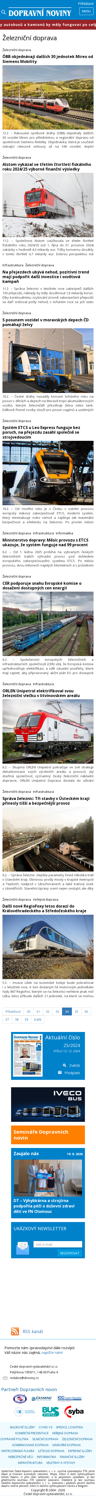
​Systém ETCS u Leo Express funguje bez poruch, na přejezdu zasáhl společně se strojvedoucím (41, 432)
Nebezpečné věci (20, 1457)
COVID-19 (45, 1427)
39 (26, 1019)
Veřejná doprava (45, 899)
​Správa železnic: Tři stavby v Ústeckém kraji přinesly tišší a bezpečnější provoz (46, 801)
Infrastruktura (12, 265)
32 (47, 1011)
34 (67, 1011)
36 (86, 1011)
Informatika (64, 533)
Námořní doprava (66, 1445)
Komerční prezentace (31, 1433)
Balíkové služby (22, 1427)
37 (7, 1019)
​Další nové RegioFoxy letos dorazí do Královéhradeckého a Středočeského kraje (44, 908)
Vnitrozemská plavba (17, 1451)
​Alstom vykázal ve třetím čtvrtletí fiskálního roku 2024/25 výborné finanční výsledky (46, 167)
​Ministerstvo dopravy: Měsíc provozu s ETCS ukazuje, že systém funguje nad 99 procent (45, 542)
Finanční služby (72, 1457)
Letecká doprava (51, 1451)
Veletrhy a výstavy (60, 1463)
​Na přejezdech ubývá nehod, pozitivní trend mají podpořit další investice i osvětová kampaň (45, 276)
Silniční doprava (45, 1439)
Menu (86, 11)
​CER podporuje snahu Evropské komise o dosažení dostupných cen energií (41, 586)
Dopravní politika (14, 1439)
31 (38, 1011)
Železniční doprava (16, 50)
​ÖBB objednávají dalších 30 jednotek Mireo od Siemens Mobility (47, 59)
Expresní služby (80, 1451)
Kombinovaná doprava (30, 1445)
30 (28, 1011)
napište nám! (52, 1352)
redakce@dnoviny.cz (24, 1378)
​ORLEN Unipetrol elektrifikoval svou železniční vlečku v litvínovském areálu (41, 693)
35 (76, 1011)
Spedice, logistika (69, 1427)
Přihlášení (86, 3)
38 (16, 1019)
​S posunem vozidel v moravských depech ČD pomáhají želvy (45, 322)
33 (57, 1011)
